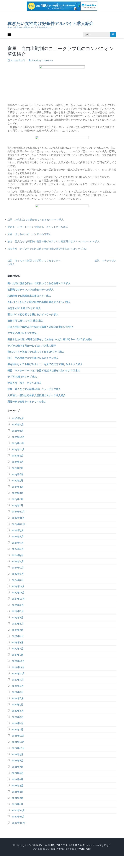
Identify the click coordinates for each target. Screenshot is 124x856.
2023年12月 (18, 586)
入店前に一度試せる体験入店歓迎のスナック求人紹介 (37, 395)
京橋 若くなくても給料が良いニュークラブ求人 (34, 389)
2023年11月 (18, 592)
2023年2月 (17, 648)
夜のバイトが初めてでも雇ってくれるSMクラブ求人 (36, 351)
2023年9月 (18, 605)
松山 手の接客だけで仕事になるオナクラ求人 (33, 358)
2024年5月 (17, 555)
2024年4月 (18, 561)
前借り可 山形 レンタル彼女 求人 (25, 320)
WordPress (84, 848)
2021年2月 (17, 797)
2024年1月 (17, 580)
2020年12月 (18, 810)
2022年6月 (18, 698)
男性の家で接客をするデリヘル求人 (27, 401)
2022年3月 (17, 717)
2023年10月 (18, 598)
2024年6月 (18, 549)
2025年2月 (17, 499)
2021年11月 (18, 741)
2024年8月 (18, 536)
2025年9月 (17, 455)
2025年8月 (17, 461)
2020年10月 (18, 822)
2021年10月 (18, 748)
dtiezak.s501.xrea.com (42, 60)
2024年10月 (18, 524)
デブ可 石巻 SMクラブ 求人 (22, 333)
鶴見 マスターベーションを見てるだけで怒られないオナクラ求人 (44, 370)
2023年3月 (17, 642)
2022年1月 (17, 729)
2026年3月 (18, 418)
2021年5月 (17, 779)
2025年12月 (18, 437)
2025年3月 (17, 493)
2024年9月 (18, 530)
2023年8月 (18, 611)
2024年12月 (18, 511)
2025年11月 (18, 443)
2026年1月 (17, 430)
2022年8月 (18, 685)
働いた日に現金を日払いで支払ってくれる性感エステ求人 (39, 283)
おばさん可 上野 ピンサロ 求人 (24, 308)
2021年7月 (17, 766)
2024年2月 (18, 573)
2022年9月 (18, 679)
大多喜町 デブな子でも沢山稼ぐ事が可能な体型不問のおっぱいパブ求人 (47, 248)
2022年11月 (18, 667)
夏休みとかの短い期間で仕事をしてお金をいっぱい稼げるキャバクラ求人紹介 (50, 339)
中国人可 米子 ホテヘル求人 (24, 382)
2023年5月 (17, 629)
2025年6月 (17, 474)
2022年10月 (18, 673)
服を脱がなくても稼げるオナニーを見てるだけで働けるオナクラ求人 (45, 364)
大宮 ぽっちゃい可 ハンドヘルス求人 (29, 234)
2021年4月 (17, 785)
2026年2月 (18, 424)
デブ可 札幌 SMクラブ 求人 (22, 376)
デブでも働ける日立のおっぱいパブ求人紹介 (32, 345)
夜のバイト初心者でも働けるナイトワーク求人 (33, 314)
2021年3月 (17, 791)
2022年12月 (18, 661)
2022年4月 (18, 710)
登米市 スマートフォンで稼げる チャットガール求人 (38, 226)
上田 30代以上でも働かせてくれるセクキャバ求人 (36, 219)
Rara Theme (56, 848)
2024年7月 (18, 542)
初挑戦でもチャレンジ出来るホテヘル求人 (31, 289)
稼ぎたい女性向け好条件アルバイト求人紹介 (51, 23)
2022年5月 (17, 704)
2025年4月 (17, 486)
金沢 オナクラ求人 (105, 260)
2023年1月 (17, 654)
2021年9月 (17, 754)
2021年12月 (18, 735)
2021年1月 (17, 804)
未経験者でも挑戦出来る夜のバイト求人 (29, 295)
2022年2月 (17, 723)
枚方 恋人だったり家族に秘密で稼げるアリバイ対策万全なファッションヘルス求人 (54, 241)
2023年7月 (17, 617)
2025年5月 (17, 480)
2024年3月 (18, 567)
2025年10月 (18, 449)
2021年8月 (17, 760)
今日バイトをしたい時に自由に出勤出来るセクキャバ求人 (39, 302)
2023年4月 (18, 636)
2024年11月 (18, 517)
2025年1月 (17, 505)
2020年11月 (18, 816)
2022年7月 (17, 692)
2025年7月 (17, 468)
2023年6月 (18, 623)
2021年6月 (17, 773)
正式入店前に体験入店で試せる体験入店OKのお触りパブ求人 (41, 326)
